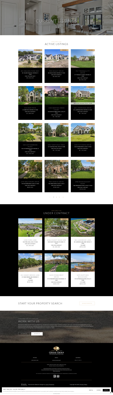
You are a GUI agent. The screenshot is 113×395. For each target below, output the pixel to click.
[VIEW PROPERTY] (30, 64)
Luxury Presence (49, 384)
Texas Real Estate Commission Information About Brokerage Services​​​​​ (56, 369)
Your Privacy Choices (56, 393)
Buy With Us (24, 333)
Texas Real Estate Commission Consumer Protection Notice (56, 368)
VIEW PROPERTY (30, 65)
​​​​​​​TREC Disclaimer (56, 371)
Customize (99, 390)
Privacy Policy (83, 384)
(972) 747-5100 (63, 364)
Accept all (106, 390)
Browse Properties (87, 303)
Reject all (91, 390)
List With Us (37, 333)
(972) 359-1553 (34, 360)
